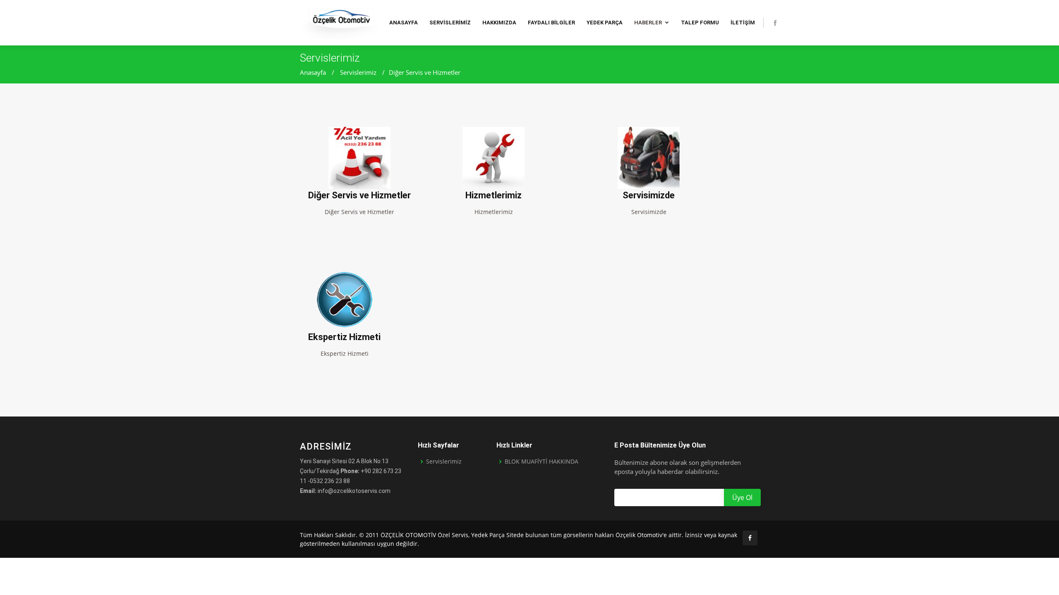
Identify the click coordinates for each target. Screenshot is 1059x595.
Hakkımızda (499, 22)
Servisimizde (649, 195)
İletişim (743, 22)
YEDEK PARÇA (605, 22)
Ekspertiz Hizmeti (344, 337)
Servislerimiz (450, 22)
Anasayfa (403, 22)
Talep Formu (700, 22)
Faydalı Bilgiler (551, 22)
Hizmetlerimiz (493, 195)
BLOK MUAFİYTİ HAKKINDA (541, 461)
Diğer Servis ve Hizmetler (424, 72)
